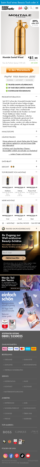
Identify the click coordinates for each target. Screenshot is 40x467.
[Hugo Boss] (7, 432)
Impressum (9, 403)
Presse (7, 419)
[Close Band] (37, 2)
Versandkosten (24, 463)
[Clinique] (21, 432)
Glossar (28, 386)
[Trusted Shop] (25, 8)
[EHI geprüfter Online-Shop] (9, 441)
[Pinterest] (17, 456)
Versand (8, 359)
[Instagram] (5, 456)
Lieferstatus (9, 381)
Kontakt (8, 386)
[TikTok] (22, 456)
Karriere (27, 419)
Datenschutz (30, 408)
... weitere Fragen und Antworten (20, 154)
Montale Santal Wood (13, 57)
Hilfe (26, 381)
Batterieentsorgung (13, 392)
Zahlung (8, 365)
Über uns (28, 413)
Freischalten (12, 258)
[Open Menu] (8, 8)
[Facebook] (11, 456)
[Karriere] (20, 283)
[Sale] (20, 8)
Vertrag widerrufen (13, 370)
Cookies (8, 413)
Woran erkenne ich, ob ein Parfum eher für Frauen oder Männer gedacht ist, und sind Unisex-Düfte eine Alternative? (20, 143)
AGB (25, 403)
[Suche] (31, 8)
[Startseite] (3, 223)
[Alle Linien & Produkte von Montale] (20, 16)
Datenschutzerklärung (17, 264)
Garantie (28, 359)
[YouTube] (28, 456)
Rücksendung (30, 365)
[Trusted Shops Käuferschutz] (4, 441)
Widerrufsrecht (11, 408)
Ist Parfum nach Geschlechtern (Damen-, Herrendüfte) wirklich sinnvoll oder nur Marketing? (20, 149)
